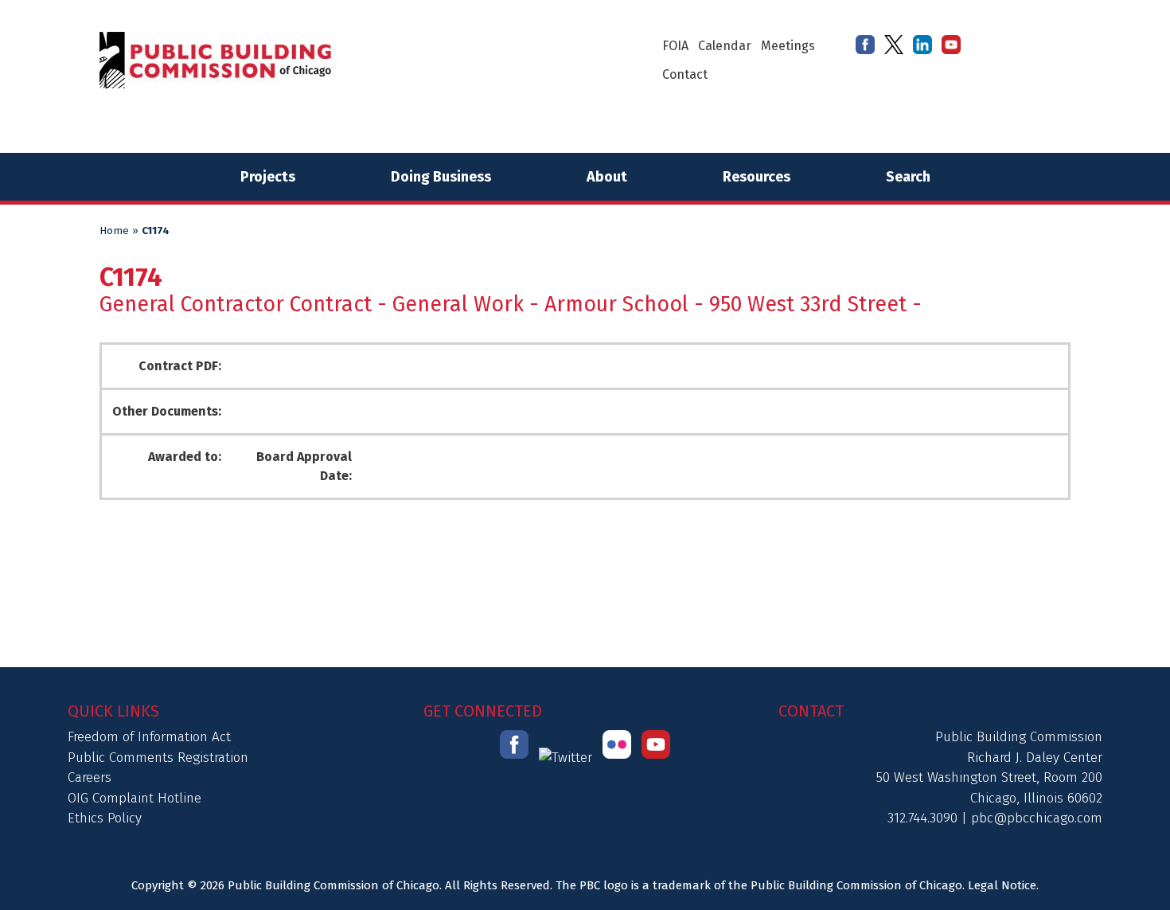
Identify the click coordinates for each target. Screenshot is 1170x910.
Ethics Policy (105, 818)
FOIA (675, 45)
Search (908, 177)
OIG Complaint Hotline (134, 798)
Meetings (788, 45)
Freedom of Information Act (149, 736)
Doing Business (441, 177)
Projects (267, 177)
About (607, 177)
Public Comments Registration (158, 757)
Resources (756, 177)
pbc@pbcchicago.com (1036, 818)
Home (114, 231)
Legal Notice (1002, 885)
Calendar (724, 45)
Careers (89, 777)
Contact (685, 74)
